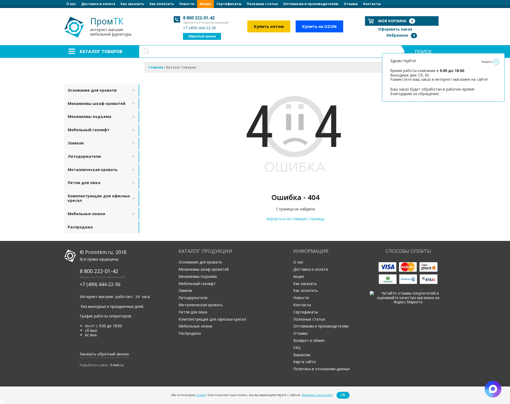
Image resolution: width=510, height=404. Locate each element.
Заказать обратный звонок (104, 353)
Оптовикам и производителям (310, 4)
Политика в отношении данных (321, 368)
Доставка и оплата (98, 4)
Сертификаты (228, 4)
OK (343, 395)
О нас (71, 4)
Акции (205, 4)
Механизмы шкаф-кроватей (96, 103)
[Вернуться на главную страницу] (295, 185)
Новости (186, 4)
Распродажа (80, 226)
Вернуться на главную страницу (295, 218)
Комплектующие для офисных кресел (99, 198)
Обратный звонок (202, 36)
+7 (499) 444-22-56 (199, 27)
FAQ (297, 347)
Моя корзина (395, 20)
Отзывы (351, 4)
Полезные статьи (262, 4)
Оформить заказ (395, 29)
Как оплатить (162, 4)
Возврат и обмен (309, 340)
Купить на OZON (319, 26)
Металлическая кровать (93, 169)
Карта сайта (304, 361)
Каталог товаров (101, 51)
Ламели (76, 143)
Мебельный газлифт (88, 129)
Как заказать (132, 4)
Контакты (372, 4)
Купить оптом (269, 26)
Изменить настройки (317, 395)
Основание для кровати (92, 90)
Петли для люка (84, 182)
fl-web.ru (117, 365)
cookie (201, 395)
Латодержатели (84, 156)
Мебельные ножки (86, 213)
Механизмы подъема (89, 116)
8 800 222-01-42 (199, 18)
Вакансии (301, 354)
